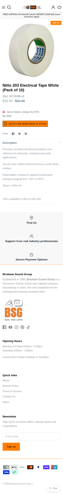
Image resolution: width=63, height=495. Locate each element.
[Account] (52, 7)
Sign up (11, 446)
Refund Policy (11, 386)
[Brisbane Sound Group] (31, 7)
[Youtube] (10, 327)
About (6, 380)
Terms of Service (12, 391)
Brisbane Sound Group (20, 484)
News (6, 402)
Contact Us (9, 396)
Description (10, 142)
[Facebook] (4, 327)
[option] (31, 50)
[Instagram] (16, 327)
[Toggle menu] (3, 7)
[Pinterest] (22, 327)
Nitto (9, 116)
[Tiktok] (28, 327)
